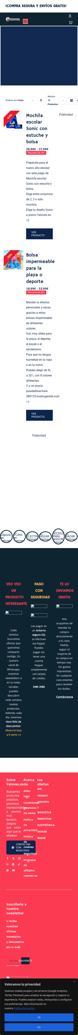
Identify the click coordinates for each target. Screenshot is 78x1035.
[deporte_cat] (6, 532)
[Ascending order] (41, 100)
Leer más (39, 686)
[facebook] (7, 858)
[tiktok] (19, 864)
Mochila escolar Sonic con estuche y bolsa (37, 129)
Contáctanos (64, 697)
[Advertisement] (39, 481)
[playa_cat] (19, 532)
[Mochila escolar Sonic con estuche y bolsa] (13, 120)
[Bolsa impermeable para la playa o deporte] (13, 260)
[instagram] (19, 858)
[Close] (74, 981)
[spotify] (7, 870)
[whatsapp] (7, 864)
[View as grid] (71, 100)
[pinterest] (13, 864)
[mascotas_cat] (58, 530)
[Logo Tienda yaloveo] (12, 18)
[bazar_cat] (71, 533)
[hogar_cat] (45, 533)
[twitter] (13, 858)
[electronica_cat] (32, 533)
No (39, 1027)
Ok (39, 1017)
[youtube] (13, 870)
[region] (39, 1006)
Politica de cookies (24, 1008)
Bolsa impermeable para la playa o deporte (40, 268)
